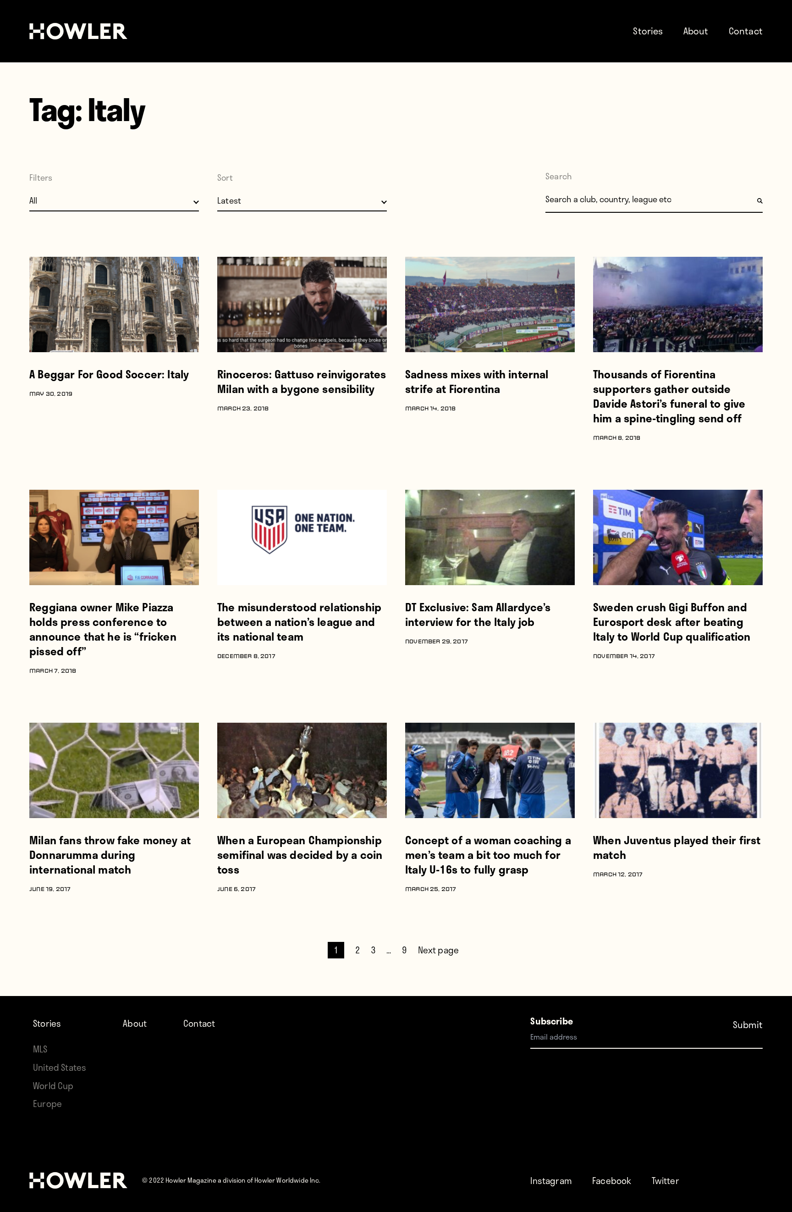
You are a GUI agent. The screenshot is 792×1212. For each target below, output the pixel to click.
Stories (648, 31)
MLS (40, 1049)
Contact (746, 31)
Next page (438, 950)
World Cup (53, 1085)
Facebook (611, 1180)
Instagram (551, 1180)
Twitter (665, 1180)
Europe (47, 1103)
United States (59, 1067)
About (696, 31)
